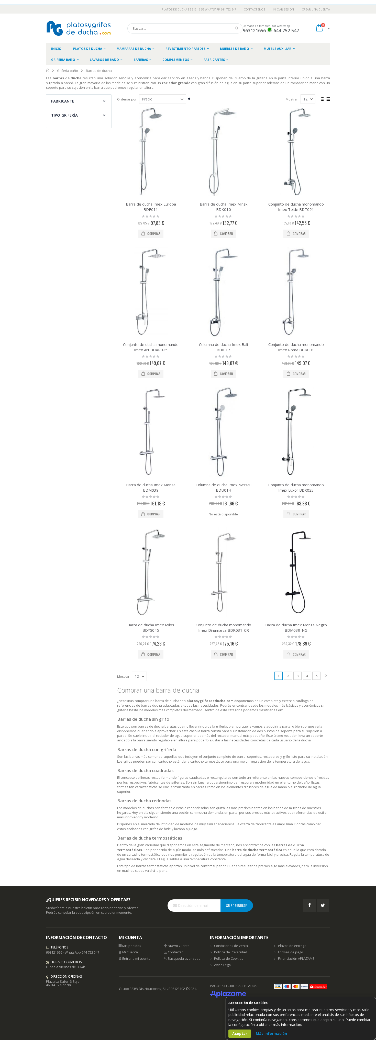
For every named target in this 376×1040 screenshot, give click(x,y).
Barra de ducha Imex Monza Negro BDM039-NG (296, 627)
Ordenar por (127, 99)
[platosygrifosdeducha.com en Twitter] (323, 905)
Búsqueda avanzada (184, 958)
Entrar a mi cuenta (136, 958)
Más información (271, 1033)
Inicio (48, 70)
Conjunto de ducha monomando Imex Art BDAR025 (151, 347)
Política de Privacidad (230, 952)
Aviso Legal (222, 965)
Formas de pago (290, 952)
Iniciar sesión (283, 9)
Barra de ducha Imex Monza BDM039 (150, 487)
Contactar (175, 952)
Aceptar (239, 1033)
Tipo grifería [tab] (64, 115)
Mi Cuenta (130, 952)
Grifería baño (67, 70)
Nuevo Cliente (179, 945)
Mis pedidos (131, 945)
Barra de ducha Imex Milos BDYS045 (150, 627)
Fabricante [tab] (62, 101)
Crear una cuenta (316, 9)
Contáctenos (254, 9)
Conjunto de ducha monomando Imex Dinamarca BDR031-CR (223, 627)
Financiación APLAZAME (296, 958)
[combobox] (184, 28)
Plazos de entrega (292, 945)
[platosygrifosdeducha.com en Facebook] (309, 905)
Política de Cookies (228, 958)
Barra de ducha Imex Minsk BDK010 (223, 206)
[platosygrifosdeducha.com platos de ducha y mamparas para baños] (79, 28)
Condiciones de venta (231, 945)
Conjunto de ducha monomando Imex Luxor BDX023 (296, 487)
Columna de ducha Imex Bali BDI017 (223, 347)
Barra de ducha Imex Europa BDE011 (151, 206)
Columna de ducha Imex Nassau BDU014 (223, 487)
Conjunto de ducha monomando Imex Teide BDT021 (296, 206)
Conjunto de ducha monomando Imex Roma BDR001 (296, 347)
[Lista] (328, 99)
